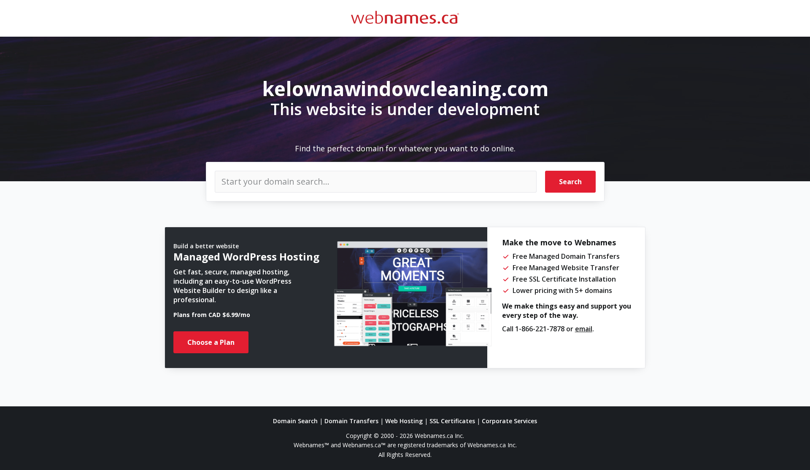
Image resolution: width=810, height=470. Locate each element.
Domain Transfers (351, 421)
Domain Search (295, 421)
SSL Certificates (452, 421)
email (583, 328)
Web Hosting (404, 421)
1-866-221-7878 (539, 328)
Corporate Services (509, 421)
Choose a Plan (211, 342)
